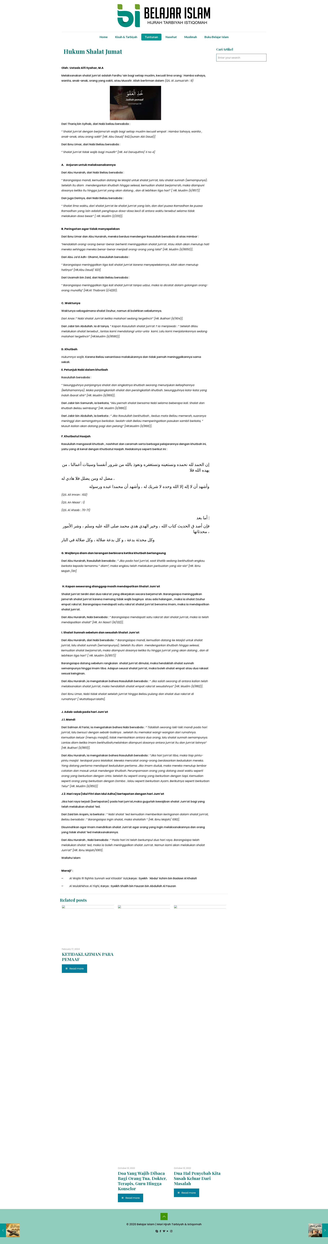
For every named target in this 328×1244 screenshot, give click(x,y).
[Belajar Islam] (164, 16)
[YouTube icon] (167, 1231)
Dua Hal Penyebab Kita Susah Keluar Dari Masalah (197, 1178)
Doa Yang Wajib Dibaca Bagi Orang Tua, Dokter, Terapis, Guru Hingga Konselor (142, 1180)
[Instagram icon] (171, 1231)
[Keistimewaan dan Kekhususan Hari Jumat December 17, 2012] (318, 1230)
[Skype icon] (157, 1231)
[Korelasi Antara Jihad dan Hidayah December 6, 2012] (10, 1230)
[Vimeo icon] (164, 1231)
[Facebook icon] (160, 1231)
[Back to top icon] (164, 1216)
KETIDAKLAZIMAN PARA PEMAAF (87, 956)
